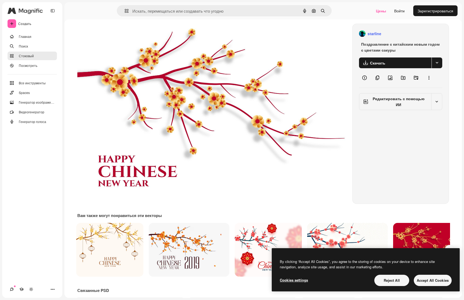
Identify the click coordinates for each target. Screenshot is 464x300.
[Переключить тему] (31, 289)
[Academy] (21, 289)
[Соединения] (12, 289)
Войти (399, 10)
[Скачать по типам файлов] (437, 62)
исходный (113, 34)
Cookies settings (294, 280)
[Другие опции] (428, 78)
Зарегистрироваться (435, 10)
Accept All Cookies (433, 280)
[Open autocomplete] (124, 11)
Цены (381, 10)
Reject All (392, 280)
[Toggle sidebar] (52, 10)
